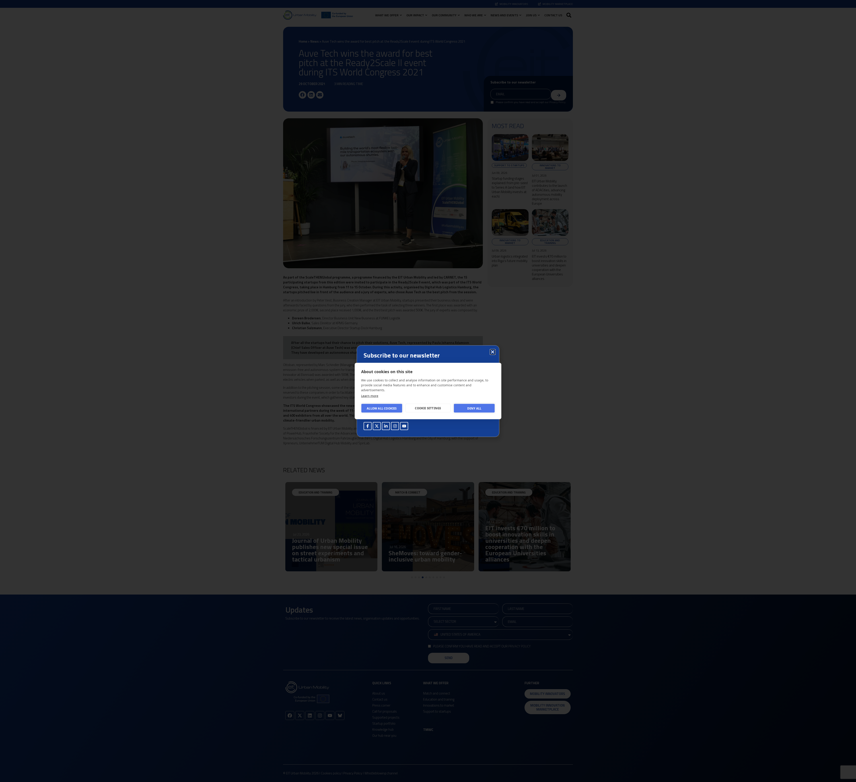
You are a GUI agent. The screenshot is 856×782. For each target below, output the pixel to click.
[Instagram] (395, 426)
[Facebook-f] (368, 426)
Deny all (474, 408)
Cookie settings (428, 408)
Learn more (369, 396)
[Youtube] (404, 426)
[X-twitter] (377, 426)
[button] (492, 352)
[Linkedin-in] (386, 426)
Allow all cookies (382, 408)
